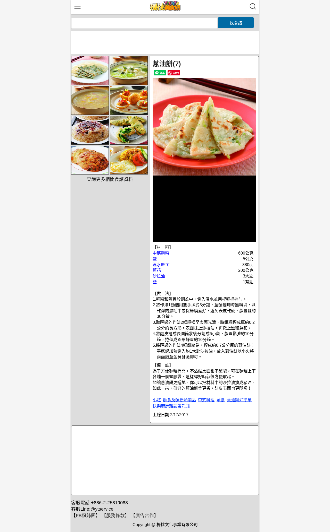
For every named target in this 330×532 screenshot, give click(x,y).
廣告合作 (144, 515)
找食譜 (236, 23)
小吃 (157, 400)
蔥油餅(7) (167, 63)
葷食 (221, 400)
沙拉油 (159, 276)
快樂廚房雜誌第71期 (171, 406)
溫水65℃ (161, 265)
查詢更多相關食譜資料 (110, 179)
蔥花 (157, 270)
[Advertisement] (164, 460)
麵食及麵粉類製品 (179, 400)
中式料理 (206, 400)
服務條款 (115, 515)
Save (176, 73)
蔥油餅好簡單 (239, 400)
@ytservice (101, 509)
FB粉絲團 (86, 515)
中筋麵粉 (161, 253)
